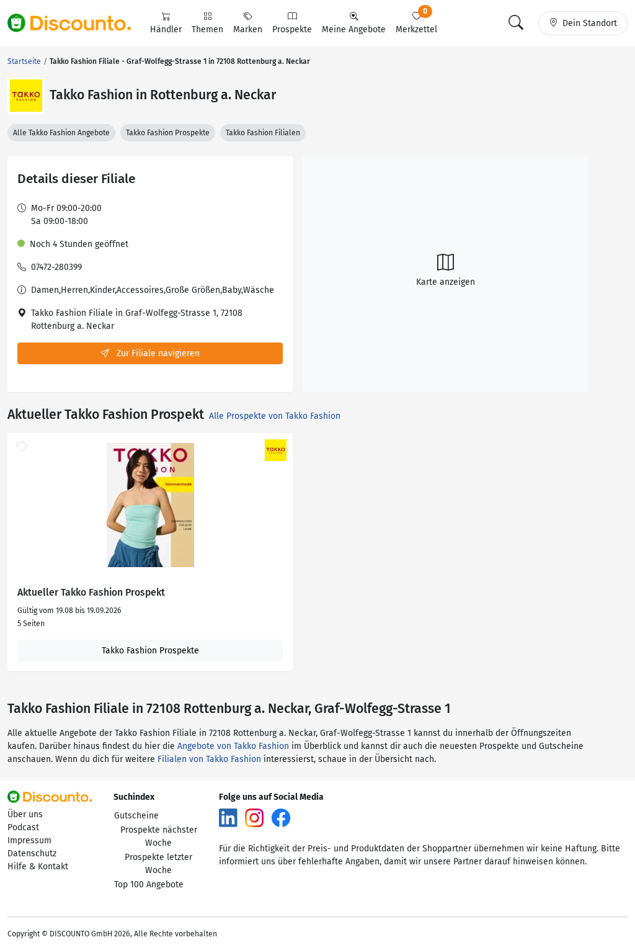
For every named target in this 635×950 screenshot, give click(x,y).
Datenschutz (31, 853)
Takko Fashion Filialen (263, 132)
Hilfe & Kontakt (37, 866)
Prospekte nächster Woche (158, 836)
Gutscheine (136, 815)
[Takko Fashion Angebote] (26, 95)
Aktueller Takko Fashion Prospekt (91, 592)
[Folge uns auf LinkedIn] (228, 817)
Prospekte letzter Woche (158, 864)
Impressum (29, 840)
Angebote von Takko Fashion (233, 746)
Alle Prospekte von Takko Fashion (274, 416)
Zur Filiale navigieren (157, 353)
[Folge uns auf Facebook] (281, 817)
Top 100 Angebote (149, 884)
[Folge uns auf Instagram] (254, 817)
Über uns (25, 814)
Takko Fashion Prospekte (168, 132)
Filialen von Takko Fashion (209, 759)
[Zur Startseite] (76, 23)
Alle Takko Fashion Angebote (61, 132)
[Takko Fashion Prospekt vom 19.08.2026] (150, 505)
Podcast (23, 827)
